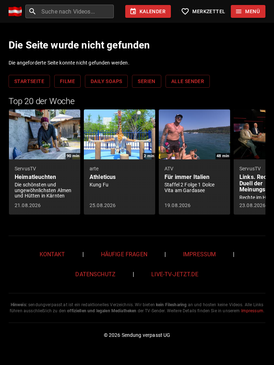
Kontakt (52, 254)
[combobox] (77, 11)
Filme (67, 81)
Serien (146, 81)
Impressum (199, 254)
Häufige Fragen (124, 254)
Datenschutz (95, 274)
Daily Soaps (106, 81)
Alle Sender (187, 81)
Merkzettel (203, 11)
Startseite (29, 81)
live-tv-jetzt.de (174, 274)
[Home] (17, 11)
